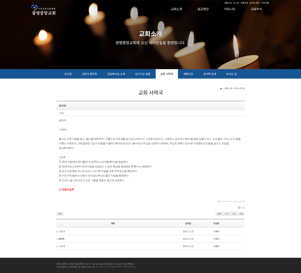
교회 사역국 (166, 74)
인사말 (68, 74)
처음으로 (228, 3)
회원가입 (244, 3)
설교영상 (203, 9)
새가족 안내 (209, 74)
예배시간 (188, 74)
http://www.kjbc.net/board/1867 (233, 201)
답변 (219, 213)
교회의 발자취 (89, 74)
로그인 (236, 3)
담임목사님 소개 (116, 74)
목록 (60, 213)
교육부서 (256, 9)
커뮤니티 (229, 9)
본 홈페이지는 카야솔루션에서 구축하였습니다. (116, 266)
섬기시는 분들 (142, 74)
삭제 (241, 213)
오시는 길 (231, 74)
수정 (234, 213)
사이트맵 (265, 3)
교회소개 (176, 9)
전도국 (62, 231)
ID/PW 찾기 (255, 3)
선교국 (62, 246)
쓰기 (226, 213)
